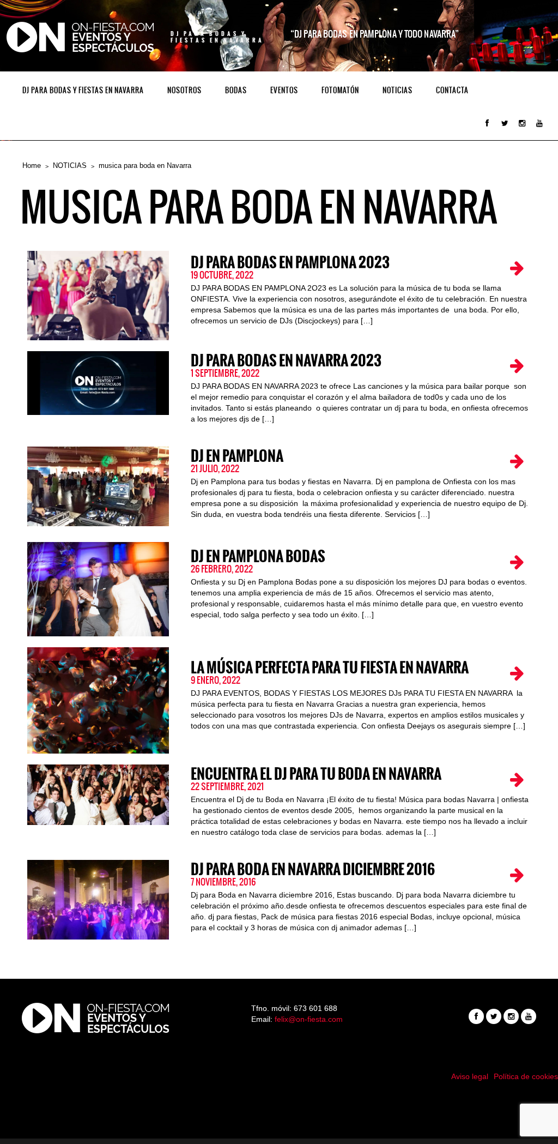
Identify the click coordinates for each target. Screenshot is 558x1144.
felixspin (279, 1103)
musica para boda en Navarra (145, 165)
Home (31, 165)
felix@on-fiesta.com (309, 1019)
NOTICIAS (398, 90)
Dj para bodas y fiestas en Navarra (83, 90)
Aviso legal (469, 1076)
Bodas (236, 90)
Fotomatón (340, 90)
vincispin (279, 1114)
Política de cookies (526, 1076)
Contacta (452, 90)
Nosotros (184, 90)
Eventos (284, 90)
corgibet (279, 1125)
